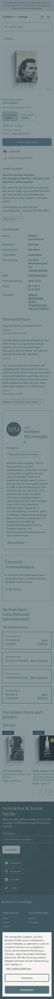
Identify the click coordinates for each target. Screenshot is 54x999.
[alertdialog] (27, 964)
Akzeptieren (27, 989)
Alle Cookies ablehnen (18, 968)
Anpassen (27, 977)
